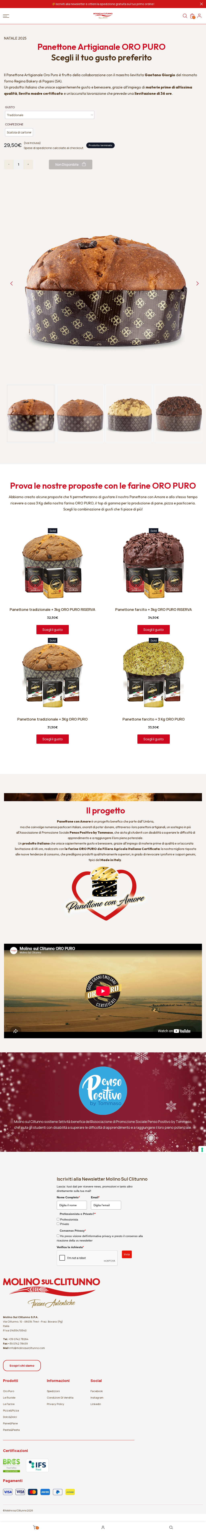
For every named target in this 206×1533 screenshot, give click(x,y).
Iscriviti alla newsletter (70, 4)
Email (95, 1197)
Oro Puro (8, 1391)
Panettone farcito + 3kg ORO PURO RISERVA (153, 609)
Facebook (97, 1391)
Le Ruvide (9, 1397)
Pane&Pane (10, 1423)
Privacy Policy (55, 1404)
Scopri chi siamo (21, 1365)
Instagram (97, 1397)
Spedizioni (53, 1391)
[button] (30, 413)
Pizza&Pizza (11, 1410)
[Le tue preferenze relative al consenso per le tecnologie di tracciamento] (202, 1150)
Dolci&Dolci (10, 1417)
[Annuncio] (103, 4)
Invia (127, 1254)
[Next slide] (197, 283)
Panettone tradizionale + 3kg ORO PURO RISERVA (52, 609)
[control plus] (28, 164)
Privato (64, 1224)
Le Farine (8, 1404)
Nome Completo (68, 1197)
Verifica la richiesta (70, 1247)
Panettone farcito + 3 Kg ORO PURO (154, 719)
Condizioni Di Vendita (60, 1397)
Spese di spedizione (38, 148)
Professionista (69, 1219)
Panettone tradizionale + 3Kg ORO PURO (52, 719)
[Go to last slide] (12, 283)
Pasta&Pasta (11, 1430)
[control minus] (9, 164)
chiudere (4, 3)
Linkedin (96, 1404)
